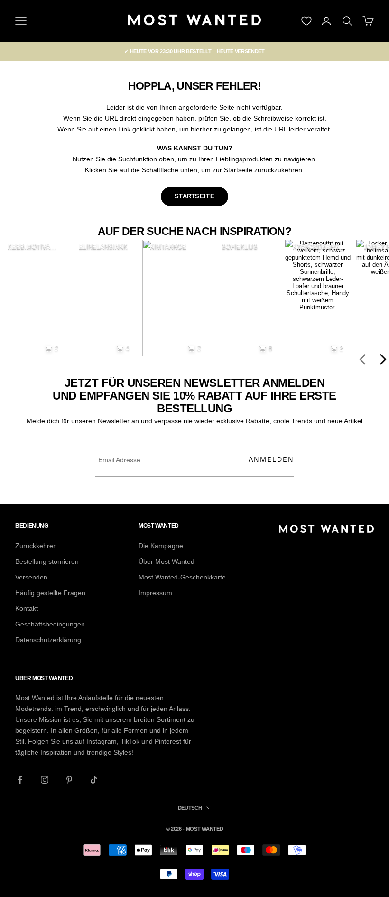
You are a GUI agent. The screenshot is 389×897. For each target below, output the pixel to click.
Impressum (155, 593)
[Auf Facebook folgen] (20, 780)
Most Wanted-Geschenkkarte (182, 577)
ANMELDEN (271, 459)
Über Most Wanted (166, 561)
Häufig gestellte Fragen (50, 593)
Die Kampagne (161, 546)
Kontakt (26, 608)
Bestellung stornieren (47, 561)
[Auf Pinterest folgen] (69, 780)
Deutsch (190, 808)
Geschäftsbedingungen (50, 624)
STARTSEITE (194, 196)
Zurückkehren (36, 546)
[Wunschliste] (306, 21)
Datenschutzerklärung (48, 640)
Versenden (31, 577)
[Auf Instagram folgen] (44, 780)
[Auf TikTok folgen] (94, 780)
